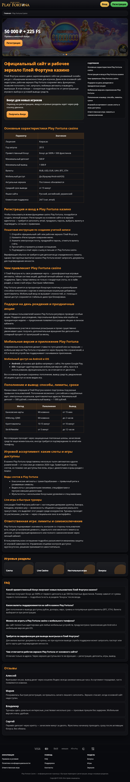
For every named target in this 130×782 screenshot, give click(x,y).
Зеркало (90, 768)
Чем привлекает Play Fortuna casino (103, 78)
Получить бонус (17, 114)
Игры (89, 763)
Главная (7, 13)
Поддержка (50, 763)
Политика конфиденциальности (16, 763)
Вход (104, 4)
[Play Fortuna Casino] (16, 4)
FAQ (46, 759)
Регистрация (119, 4)
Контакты (49, 768)
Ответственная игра (11, 768)
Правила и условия (10, 759)
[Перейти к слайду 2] (66, 54)
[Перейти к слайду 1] (63, 54)
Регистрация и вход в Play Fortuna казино (106, 74)
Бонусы (90, 759)
